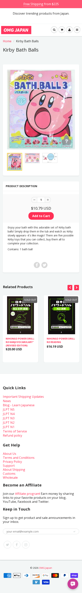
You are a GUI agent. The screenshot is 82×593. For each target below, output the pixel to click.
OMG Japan (45, 567)
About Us (9, 454)
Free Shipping (33, 4)
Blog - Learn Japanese (19, 405)
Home (7, 41)
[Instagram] (26, 544)
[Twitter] (7, 544)
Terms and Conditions (19, 458)
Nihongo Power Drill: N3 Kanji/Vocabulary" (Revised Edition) (20, 342)
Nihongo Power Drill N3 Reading (61, 340)
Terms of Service (15, 431)
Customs (9, 473)
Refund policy (12, 435)
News (7, 401)
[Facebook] (16, 544)
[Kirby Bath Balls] (41, 109)
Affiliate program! (27, 494)
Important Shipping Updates (23, 397)
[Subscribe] (74, 532)
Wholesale (10, 477)
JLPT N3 (8, 418)
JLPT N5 (8, 409)
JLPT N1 (8, 427)
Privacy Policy (12, 462)
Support (9, 466)
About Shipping (14, 469)
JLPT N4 (8, 414)
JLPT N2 (8, 422)
